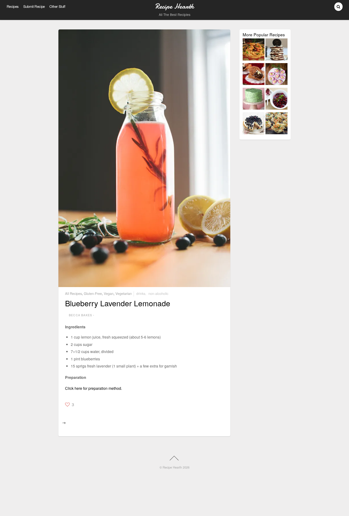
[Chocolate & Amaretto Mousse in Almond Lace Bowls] (254, 75)
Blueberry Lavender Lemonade (117, 303)
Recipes (13, 6)
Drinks (140, 293)
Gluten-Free (93, 293)
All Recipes (73, 293)
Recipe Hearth (172, 467)
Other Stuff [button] (57, 6)
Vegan (108, 293)
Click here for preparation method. (93, 388)
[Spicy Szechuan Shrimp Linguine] (254, 50)
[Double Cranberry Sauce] (276, 100)
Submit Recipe (34, 6)
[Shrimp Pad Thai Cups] (276, 124)
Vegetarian (123, 293)
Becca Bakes (80, 315)
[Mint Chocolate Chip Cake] (254, 100)
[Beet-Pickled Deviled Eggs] (276, 75)
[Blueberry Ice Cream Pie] (254, 124)
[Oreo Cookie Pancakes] (276, 50)
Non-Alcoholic (158, 293)
